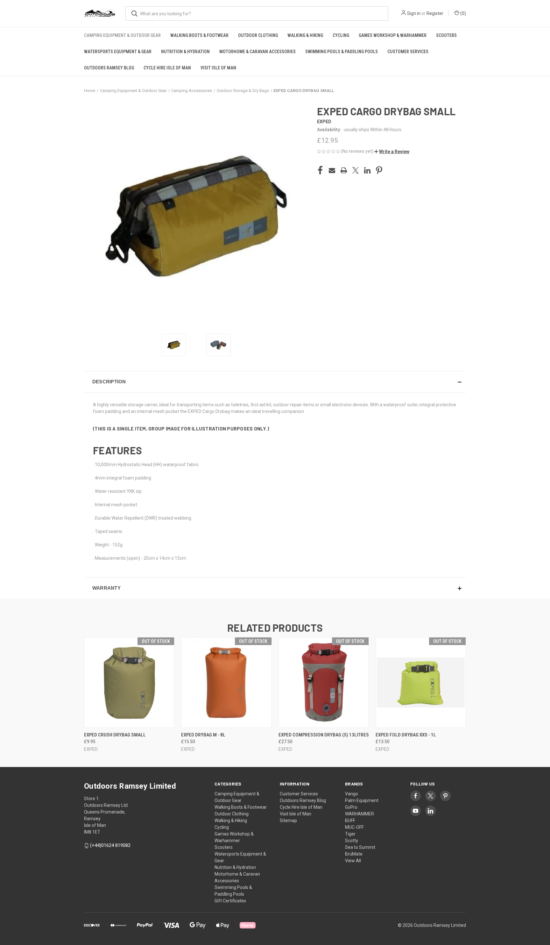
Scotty (351, 840)
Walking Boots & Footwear (199, 35)
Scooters (446, 35)
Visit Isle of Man (218, 67)
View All (353, 860)
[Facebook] (320, 170)
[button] (391, 151)
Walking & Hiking (305, 35)
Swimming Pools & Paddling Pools (341, 51)
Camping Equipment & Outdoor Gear (122, 35)
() (462, 13)
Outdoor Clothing (258, 35)
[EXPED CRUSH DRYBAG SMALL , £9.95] (129, 682)
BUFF (350, 820)
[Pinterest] (379, 170)
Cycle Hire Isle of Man (167, 67)
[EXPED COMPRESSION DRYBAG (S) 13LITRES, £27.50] (324, 682)
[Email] (332, 170)
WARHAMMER (359, 813)
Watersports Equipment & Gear (118, 51)
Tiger (350, 833)
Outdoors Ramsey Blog (109, 67)
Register (435, 13)
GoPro (351, 807)
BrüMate (354, 853)
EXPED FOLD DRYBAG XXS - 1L (406, 735)
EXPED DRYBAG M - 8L (203, 735)
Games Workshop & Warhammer (393, 35)
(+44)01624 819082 (110, 845)
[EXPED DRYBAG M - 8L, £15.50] (226, 682)
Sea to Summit (360, 847)
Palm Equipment (361, 800)
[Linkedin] (367, 170)
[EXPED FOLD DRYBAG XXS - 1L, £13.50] (421, 682)
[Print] (344, 170)
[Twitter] (355, 170)
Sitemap (288, 820)
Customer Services (407, 51)
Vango (351, 793)
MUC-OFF (354, 827)
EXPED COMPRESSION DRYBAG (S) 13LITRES (324, 735)
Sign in (413, 13)
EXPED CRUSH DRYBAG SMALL (115, 735)
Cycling (341, 35)
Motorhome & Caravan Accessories (257, 51)
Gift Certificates (230, 900)
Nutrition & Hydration (185, 51)
